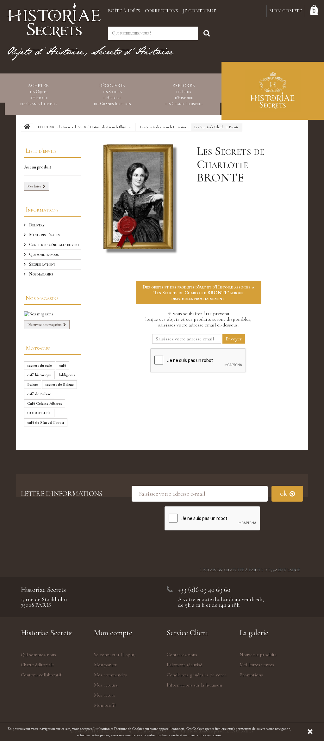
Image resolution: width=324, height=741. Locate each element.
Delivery (36, 225)
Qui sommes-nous (43, 254)
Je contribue (199, 11)
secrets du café (39, 365)
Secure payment (41, 264)
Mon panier (105, 665)
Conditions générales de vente (54, 244)
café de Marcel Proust (45, 422)
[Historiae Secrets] (54, 18)
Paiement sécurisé (184, 665)
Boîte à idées (124, 11)
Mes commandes (110, 675)
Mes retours (106, 685)
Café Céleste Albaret (44, 403)
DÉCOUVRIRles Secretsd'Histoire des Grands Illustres (112, 94)
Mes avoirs (104, 695)
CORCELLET (39, 412)
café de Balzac (39, 393)
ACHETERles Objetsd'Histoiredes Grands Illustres (38, 94)
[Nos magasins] (52, 314)
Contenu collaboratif (41, 675)
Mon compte (113, 632)
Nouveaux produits (258, 654)
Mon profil (104, 705)
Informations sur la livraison (194, 685)
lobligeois (67, 374)
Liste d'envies (41, 150)
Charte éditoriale (37, 665)
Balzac (32, 384)
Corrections (161, 11)
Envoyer (234, 339)
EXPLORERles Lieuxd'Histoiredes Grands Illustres (183, 94)
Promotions (251, 675)
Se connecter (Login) (115, 654)
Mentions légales (43, 235)
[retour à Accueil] (27, 127)
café (62, 365)
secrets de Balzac (59, 384)
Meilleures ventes (257, 665)
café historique (39, 374)
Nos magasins (40, 274)
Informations (42, 209)
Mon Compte (285, 11)
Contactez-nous (182, 654)
